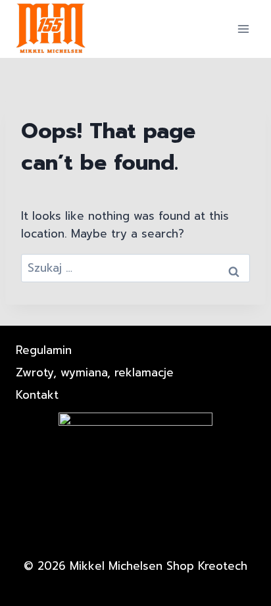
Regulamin (44, 350)
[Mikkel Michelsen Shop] (52, 29)
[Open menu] (243, 28)
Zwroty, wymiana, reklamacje (95, 372)
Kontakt (37, 394)
